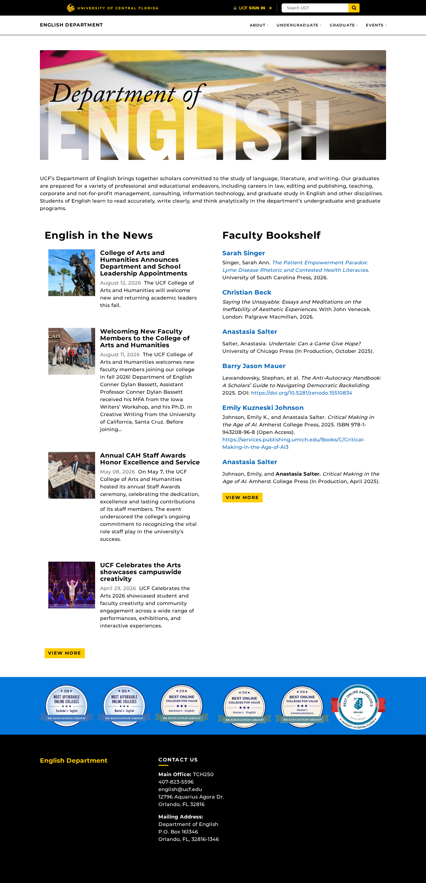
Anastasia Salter (249, 331)
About (258, 25)
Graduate (342, 25)
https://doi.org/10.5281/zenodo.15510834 (301, 393)
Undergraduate (298, 25)
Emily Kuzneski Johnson (263, 407)
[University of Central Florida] (112, 7)
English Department (71, 25)
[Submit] (354, 7)
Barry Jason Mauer (254, 366)
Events (375, 25)
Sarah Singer (243, 253)
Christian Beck (247, 292)
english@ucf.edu (180, 789)
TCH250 (203, 774)
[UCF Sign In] (252, 8)
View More (64, 653)
